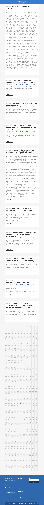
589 (24, 453)
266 (12, 384)
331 (9, 398)
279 (18, 386)
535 (27, 441)
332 (12, 398)
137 (21, 355)
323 (18, 396)
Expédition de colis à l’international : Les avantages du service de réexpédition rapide (19, 305)
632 (21, 463)
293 (27, 388)
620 (18, 460)
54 (36, 336)
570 (33, 448)
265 (9, 384)
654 (21, 467)
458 (27, 424)
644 (24, 465)
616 (6, 460)
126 (21, 353)
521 (18, 439)
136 (18, 355)
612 (27, 458)
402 (24, 412)
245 (15, 379)
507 (9, 436)
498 (15, 434)
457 (24, 424)
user (23, 9)
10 (36, 326)
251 (33, 379)
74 (30, 341)
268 (18, 384)
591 (30, 453)
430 (9, 420)
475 (12, 429)
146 (15, 357)
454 (15, 424)
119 (33, 350)
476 (15, 429)
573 (9, 451)
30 (30, 331)
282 (27, 386)
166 (9, 362)
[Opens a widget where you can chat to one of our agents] (40, 503)
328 (33, 396)
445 (21, 422)
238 (27, 377)
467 (21, 427)
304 (27, 391)
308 (6, 393)
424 (24, 417)
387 (12, 410)
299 (12, 391)
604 (36, 455)
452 (9, 424)
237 (24, 377)
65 (36, 338)
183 (27, 365)
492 (30, 431)
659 (36, 467)
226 (24, 374)
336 (24, 398)
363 (6, 405)
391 (24, 410)
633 (24, 463)
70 (18, 341)
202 (18, 369)
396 (6, 412)
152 (33, 357)
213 (18, 372)
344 (15, 400)
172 (27, 362)
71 (21, 341)
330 (6, 398)
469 (27, 427)
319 (6, 396)
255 (12, 381)
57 (12, 338)
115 (21, 350)
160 (24, 360)
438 (33, 420)
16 (21, 329)
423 (21, 417)
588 (21, 453)
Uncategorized (17, 9)
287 (9, 388)
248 (24, 379)
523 (24, 439)
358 (24, 403)
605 (6, 458)
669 (33, 470)
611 (24, 458)
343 (12, 400)
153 (36, 357)
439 (36, 420)
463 (9, 427)
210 (9, 372)
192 (21, 367)
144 (9, 357)
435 (24, 420)
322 (15, 396)
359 (27, 403)
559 (33, 446)
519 (12, 439)
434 (21, 420)
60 (21, 338)
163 (33, 360)
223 (15, 374)
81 (18, 343)
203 (21, 369)
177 (9, 365)
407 (6, 415)
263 (36, 381)
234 (15, 377)
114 (18, 350)
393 (30, 410)
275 (6, 386)
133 (9, 355)
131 (36, 353)
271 (27, 384)
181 (21, 365)
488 (18, 431)
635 (30, 463)
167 (12, 362)
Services (19, 488)
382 (30, 408)
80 (15, 343)
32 (36, 331)
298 (9, 391)
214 (21, 372)
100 (9, 348)
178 (12, 365)
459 (30, 424)
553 (15, 446)
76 (36, 341)
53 (33, 336)
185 (33, 365)
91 (15, 345)
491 (27, 431)
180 (18, 365)
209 (6, 372)
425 (27, 417)
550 (6, 446)
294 (30, 388)
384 (36, 408)
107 (30, 348)
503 (30, 434)
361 (33, 403)
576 (18, 451)
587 (18, 453)
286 (6, 388)
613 (30, 458)
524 (27, 439)
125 (18, 353)
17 (24, 329)
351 (36, 400)
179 (15, 365)
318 (36, 393)
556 (24, 446)
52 (30, 336)
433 (18, 420)
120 (36, 350)
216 (27, 372)
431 (12, 420)
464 (12, 427)
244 (12, 379)
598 (18, 455)
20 (33, 329)
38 (21, 334)
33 (6, 334)
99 (6, 348)
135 (15, 355)
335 (21, 398)
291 (21, 388)
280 (21, 386)
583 (6, 453)
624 (30, 460)
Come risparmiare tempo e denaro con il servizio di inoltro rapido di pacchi (21, 127)
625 (33, 460)
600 (24, 455)
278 (15, 386)
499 (18, 434)
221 (9, 374)
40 (27, 334)
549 (36, 443)
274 (36, 384)
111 (9, 350)
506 (6, 436)
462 (6, 427)
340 (36, 398)
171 (24, 362)
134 (12, 355)
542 (15, 443)
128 (27, 353)
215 (24, 372)
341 (6, 400)
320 (9, 396)
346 (21, 400)
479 (24, 429)
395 (36, 410)
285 (36, 386)
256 (15, 381)
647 (33, 465)
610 (21, 458)
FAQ (18, 483)
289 (15, 388)
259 (24, 381)
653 (18, 467)
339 (33, 398)
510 (18, 436)
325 (24, 396)
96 (30, 345)
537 (33, 441)
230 (36, 374)
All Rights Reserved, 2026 (21, 503)
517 (6, 439)
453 (12, 424)
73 (27, 341)
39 (24, 334)
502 (27, 434)
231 (6, 377)
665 (21, 470)
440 (6, 422)
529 (9, 441)
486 (12, 431)
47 (15, 336)
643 (21, 465)
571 (36, 448)
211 (12, 372)
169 (18, 362)
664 (18, 470)
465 (15, 427)
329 (36, 396)
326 (27, 396)
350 (33, 400)
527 (36, 439)
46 (12, 336)
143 (6, 357)
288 (12, 388)
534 (24, 441)
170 (21, 362)
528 (6, 441)
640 (12, 465)
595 (9, 455)
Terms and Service (28, 503)
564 (15, 448)
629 (12, 463)
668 (30, 470)
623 (27, 460)
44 (6, 336)
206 (30, 369)
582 (36, 451)
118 (30, 350)
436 (27, 420)
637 (36, 463)
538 (36, 441)
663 (15, 470)
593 (36, 453)
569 (30, 448)
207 (33, 369)
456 (21, 424)
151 (30, 357)
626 (36, 460)
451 (6, 424)
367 (18, 405)
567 (24, 448)
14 (15, 329)
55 (6, 338)
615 (36, 458)
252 (36, 379)
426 (30, 417)
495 (6, 434)
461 (36, 424)
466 (18, 427)
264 (6, 384)
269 (21, 384)
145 (12, 357)
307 (36, 391)
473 (6, 429)
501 (24, 434)
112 (12, 350)
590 (27, 453)
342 (9, 400)
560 (36, 446)
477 (18, 429)
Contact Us (20, 496)
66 (6, 341)
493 (33, 431)
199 (9, 369)
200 (12, 369)
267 (15, 384)
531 (15, 441)
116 (24, 350)
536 (30, 441)
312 (18, 393)
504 (33, 434)
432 (15, 420)
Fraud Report (20, 497)
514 (30, 436)
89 (9, 345)
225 (21, 374)
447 (27, 422)
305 (30, 391)
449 (33, 422)
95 (27, 345)
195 (30, 367)
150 (27, 357)
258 (21, 381)
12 (9, 329)
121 (6, 353)
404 (30, 412)
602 (30, 455)
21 (36, 329)
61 (24, 338)
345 (18, 400)
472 (36, 427)
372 (33, 405)
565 (18, 448)
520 (15, 439)
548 (33, 443)
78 (9, 343)
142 (36, 355)
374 (6, 408)
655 (24, 467)
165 (6, 362)
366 (15, 405)
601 (27, 455)
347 (24, 400)
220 (6, 374)
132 (6, 355)
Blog (19, 494)
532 (18, 441)
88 (6, 345)
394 (33, 410)
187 (6, 367)
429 (6, 420)
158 (18, 360)
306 (33, 391)
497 (12, 434)
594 (6, 455)
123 (12, 353)
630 (15, 463)
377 (15, 408)
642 (18, 465)
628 (9, 463)
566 (21, 448)
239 (30, 377)
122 (9, 353)
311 (15, 393)
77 (6, 343)
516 (36, 436)
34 (9, 334)
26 (18, 331)
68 (12, 341)
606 (9, 458)
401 (21, 412)
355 (15, 403)
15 (18, 329)
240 (33, 377)
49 (21, 336)
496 (9, 434)
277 (12, 386)
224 (18, 374)
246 (18, 379)
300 (15, 391)
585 (12, 453)
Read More (9, 94)
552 (12, 446)
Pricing (19, 486)
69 (15, 341)
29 (27, 331)
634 (27, 463)
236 (21, 377)
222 (12, 374)
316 (30, 393)
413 (24, 415)
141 (33, 355)
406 (36, 412)
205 (27, 369)
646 (30, 465)
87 (36, 343)
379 (21, 408)
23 (9, 331)
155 (9, 360)
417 (36, 415)
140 (30, 355)
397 (9, 412)
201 (15, 369)
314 (24, 393)
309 (9, 393)
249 (27, 379)
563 (12, 448)
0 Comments (27, 9)
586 (15, 453)
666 (24, 470)
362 (36, 403)
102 (15, 348)
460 (33, 424)
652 (15, 467)
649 (6, 467)
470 (30, 427)
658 (33, 467)
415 (30, 415)
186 (36, 365)
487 (15, 431)
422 (18, 417)
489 (21, 431)
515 (33, 436)
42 (33, 334)
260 (27, 381)
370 (27, 405)
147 (18, 357)
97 (33, 345)
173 (30, 362)
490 (24, 431)
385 (6, 410)
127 (24, 353)
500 (21, 434)
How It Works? (21, 481)
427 (33, 417)
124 (15, 353)
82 (21, 343)
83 (24, 343)
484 (6, 431)
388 (15, 410)
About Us (19, 480)
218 (33, 372)
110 (6, 350)
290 (18, 388)
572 (6, 451)
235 (18, 377)
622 (24, 460)
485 (9, 431)
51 (27, 336)
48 (18, 336)
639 (9, 465)
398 (12, 412)
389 (18, 410)
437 (30, 420)
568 (27, 448)
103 (18, 348)
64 (33, 338)
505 (36, 434)
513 (27, 436)
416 (33, 415)
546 (27, 443)
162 (30, 360)
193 (24, 367)
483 (36, 429)
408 (9, 415)
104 (21, 348)
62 (27, 338)
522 (21, 439)
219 (36, 372)
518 (9, 439)
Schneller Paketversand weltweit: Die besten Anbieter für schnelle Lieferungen (22, 234)
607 (12, 458)
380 (24, 408)
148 (21, 357)
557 (27, 446)
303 (24, 391)
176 (6, 365)
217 (30, 372)
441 (9, 422)
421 (15, 417)
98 (36, 345)
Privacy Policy (33, 503)
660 (6, 470)
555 (21, 446)
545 (24, 443)
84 (27, 343)
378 (18, 408)
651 (12, 467)
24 (12, 331)
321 (12, 396)
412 (21, 415)
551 (9, 446)
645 (27, 465)
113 (15, 350)
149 (24, 357)
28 (24, 331)
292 (24, 388)
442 (12, 422)
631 (18, 463)
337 (27, 398)
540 (9, 443)
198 (6, 369)
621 (21, 460)
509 (15, 436)
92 (18, 345)
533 (21, 441)
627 (6, 463)
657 (30, 467)
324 (21, 396)
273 (33, 384)
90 (12, 345)
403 (27, 412)
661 (9, 470)
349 (30, 400)
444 (18, 422)
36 (15, 334)
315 (27, 393)
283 (30, 386)
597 (15, 455)
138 (24, 355)
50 (24, 336)
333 (15, 398)
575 (15, 451)
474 (9, 429)
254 (9, 381)
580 (30, 451)
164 (36, 360)
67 (9, 341)
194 (27, 367)
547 (30, 443)
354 (12, 403)
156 (12, 360)
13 (12, 329)
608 (15, 458)
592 (33, 453)
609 (18, 458)
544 (21, 443)
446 (24, 422)
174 (33, 362)
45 (9, 336)
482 (33, 429)
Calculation (20, 489)
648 (36, 465)
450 (36, 422)
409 (12, 415)
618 (12, 460)
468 (24, 427)
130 (33, 353)
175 (36, 362)
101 (12, 348)
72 (24, 341)
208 (36, 369)
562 (9, 448)
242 (6, 379)
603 (33, 455)
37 (18, 334)
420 (12, 417)
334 (18, 398)
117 (27, 350)
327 (30, 396)
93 (21, 345)
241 (36, 377)
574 (12, 451)
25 (15, 331)
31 (33, 331)
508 (12, 436)
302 (21, 391)
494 (36, 431)
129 (30, 353)
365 (12, 405)
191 (18, 367)
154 (6, 360)
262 (33, 381)
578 (24, 451)
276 (9, 386)
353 (9, 403)
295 (33, 388)
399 (15, 412)
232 (9, 377)
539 (6, 443)
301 (18, 391)
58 (15, 338)
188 (9, 367)
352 (6, 403)
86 (33, 343)
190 (15, 367)
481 (30, 429)
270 (24, 384)
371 (30, 405)
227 (27, 374)
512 (24, 436)
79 (12, 343)
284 (33, 386)
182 (24, 365)
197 (36, 367)
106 (27, 348)
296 (36, 388)
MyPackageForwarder (13, 503)
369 (24, 405)
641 (15, 465)
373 (36, 405)
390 (21, 410)
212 (15, 372)
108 (33, 348)
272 (30, 384)
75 (33, 341)
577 (21, 451)
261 (30, 381)
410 (15, 415)
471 (33, 427)
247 (21, 379)
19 (30, 329)
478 (21, 429)
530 (12, 441)
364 (9, 405)
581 (33, 451)
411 (18, 415)
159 (21, 360)
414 (27, 415)
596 (12, 455)
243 (9, 379)
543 (18, 443)
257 (18, 381)
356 (18, 403)
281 (24, 386)
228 (30, 374)
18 (27, 329)
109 (36, 348)
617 (9, 460)
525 (30, 439)
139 (27, 355)
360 (30, 403)
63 (30, 338)
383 (33, 408)
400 (18, 412)
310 (12, 393)
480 (27, 429)
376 (12, 408)
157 (15, 360)
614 (33, 458)
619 (15, 460)
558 (30, 446)
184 (30, 365)
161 (27, 360)
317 (33, 393)
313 (21, 393)
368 (21, 405)
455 (18, 424)
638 (6, 465)
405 (33, 412)
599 (21, 455)
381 (27, 408)
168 (15, 362)
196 (33, 367)
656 (27, 467)
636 (33, 463)
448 (30, 422)
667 (27, 470)
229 (33, 374)
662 (12, 470)
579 (27, 451)
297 (6, 391)
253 (6, 381)
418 (6, 417)
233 (12, 377)
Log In (19, 493)
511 (21, 436)
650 (9, 467)
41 (30, 334)
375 (9, 408)
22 (6, 331)
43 (36, 334)
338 (30, 398)
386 (9, 410)
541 (12, 443)
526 (33, 439)
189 (12, 367)
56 (9, 338)
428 (36, 417)
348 (27, 400)
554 (18, 446)
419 (9, 417)
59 (18, 338)
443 (15, 422)
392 (27, 410)
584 (9, 453)
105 (24, 348)
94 (24, 345)
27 (21, 331)
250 (30, 379)
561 (6, 448)
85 (30, 343)
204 (24, 369)
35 (12, 334)
